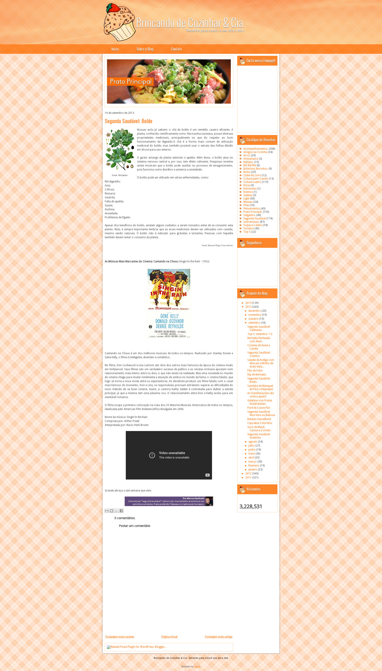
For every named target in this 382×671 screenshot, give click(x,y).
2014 (248, 302)
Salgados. (249, 215)
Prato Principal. (252, 211)
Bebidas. (248, 162)
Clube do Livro (252, 175)
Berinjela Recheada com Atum (258, 339)
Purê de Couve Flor (258, 407)
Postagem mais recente (119, 636)
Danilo (197, 666)
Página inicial (169, 636)
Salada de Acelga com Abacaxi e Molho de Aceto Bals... (260, 363)
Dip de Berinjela (256, 374)
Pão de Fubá (254, 370)
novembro (255, 314)
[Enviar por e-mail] (107, 511)
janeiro (253, 469)
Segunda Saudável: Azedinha (258, 436)
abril (251, 457)
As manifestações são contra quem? (260, 395)
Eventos (248, 191)
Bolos (246, 172)
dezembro (255, 310)
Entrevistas (250, 188)
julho (251, 445)
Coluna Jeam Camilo (255, 178)
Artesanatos (250, 158)
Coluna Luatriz (252, 182)
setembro (254, 322)
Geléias (247, 195)
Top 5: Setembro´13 (259, 334)
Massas (248, 201)
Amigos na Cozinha (255, 152)
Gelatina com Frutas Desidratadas (259, 402)
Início (115, 49)
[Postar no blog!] (111, 511)
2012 (248, 473)
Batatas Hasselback (259, 419)
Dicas (246, 185)
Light (246, 198)
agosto (253, 441)
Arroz (246, 155)
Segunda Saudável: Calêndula (258, 328)
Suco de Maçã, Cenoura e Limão (259, 428)
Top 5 (246, 231)
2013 (248, 306)
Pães (246, 205)
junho (252, 449)
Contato (176, 49)
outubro (253, 318)
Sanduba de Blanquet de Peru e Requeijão (260, 387)
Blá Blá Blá (249, 165)
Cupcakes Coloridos (259, 423)
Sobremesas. (251, 221)
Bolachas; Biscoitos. (255, 168)
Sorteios (248, 228)
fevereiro (254, 465)
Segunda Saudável (254, 218)
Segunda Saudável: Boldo (128, 121)
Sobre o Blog (144, 49)
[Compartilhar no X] (116, 511)
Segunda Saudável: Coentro (258, 354)
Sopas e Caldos (252, 225)
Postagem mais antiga (218, 636)
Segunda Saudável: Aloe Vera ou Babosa (261, 413)
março (252, 461)
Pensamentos (251, 208)
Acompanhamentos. (255, 148)
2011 (248, 477)
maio (252, 453)
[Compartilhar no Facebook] (121, 511)
